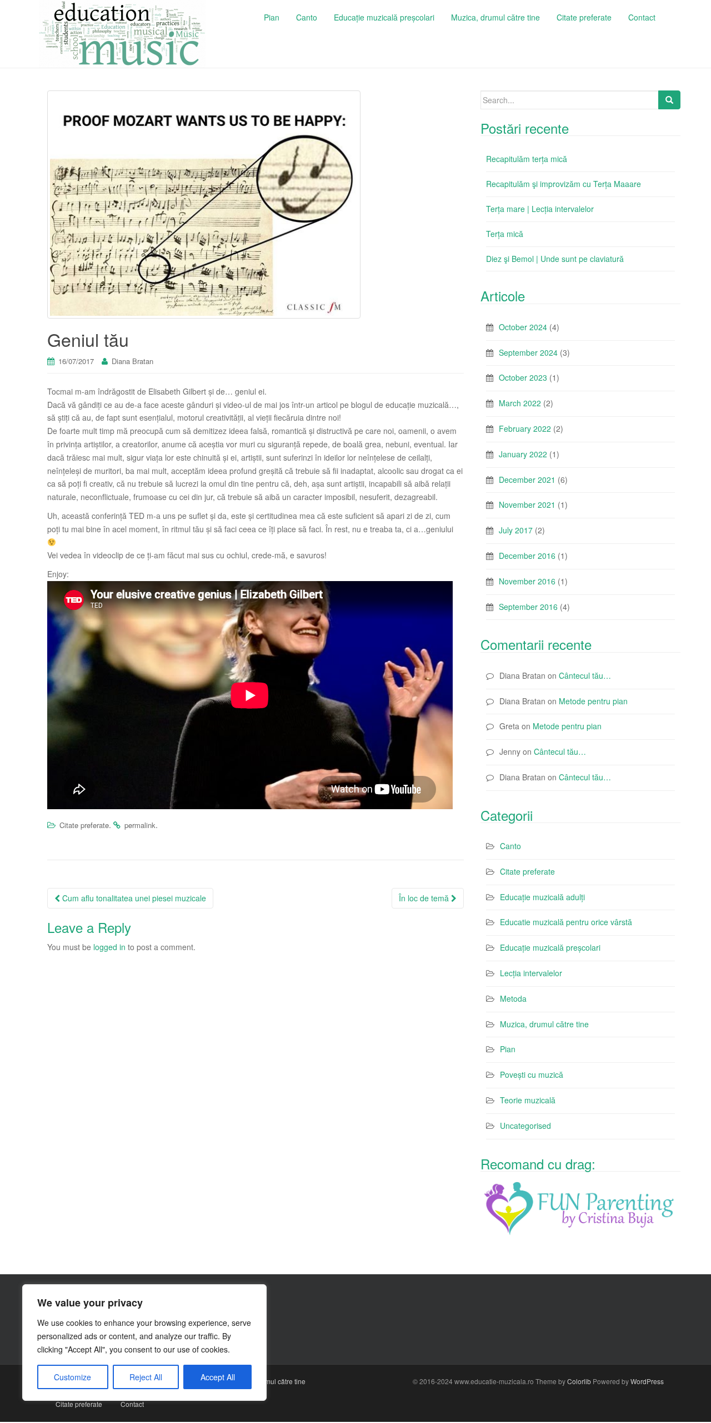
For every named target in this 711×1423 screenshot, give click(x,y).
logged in (109, 946)
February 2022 (525, 428)
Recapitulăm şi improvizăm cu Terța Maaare (563, 183)
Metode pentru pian (593, 701)
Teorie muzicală (527, 1100)
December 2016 (527, 555)
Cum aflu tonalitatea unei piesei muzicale (133, 898)
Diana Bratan (132, 361)
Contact (132, 1404)
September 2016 (528, 606)
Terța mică (504, 233)
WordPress (647, 1381)
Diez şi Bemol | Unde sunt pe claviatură (555, 258)
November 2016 (527, 581)
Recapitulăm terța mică (526, 158)
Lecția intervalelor (531, 972)
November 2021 (527, 504)
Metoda (513, 998)
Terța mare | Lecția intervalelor (540, 208)
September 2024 (528, 352)
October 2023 (523, 377)
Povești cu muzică (531, 1074)
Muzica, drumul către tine (544, 1024)
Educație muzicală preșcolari (550, 947)
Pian (507, 1048)
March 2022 (520, 402)
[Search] (669, 99)
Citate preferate (84, 825)
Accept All (218, 1376)
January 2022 (523, 454)
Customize (72, 1376)
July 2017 (516, 530)
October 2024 (523, 326)
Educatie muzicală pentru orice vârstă (566, 921)
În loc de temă (425, 898)
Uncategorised (525, 1125)
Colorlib (579, 1381)
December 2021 (527, 479)
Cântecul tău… (585, 675)
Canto (510, 845)
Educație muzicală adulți (542, 896)
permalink (140, 825)
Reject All (145, 1376)
